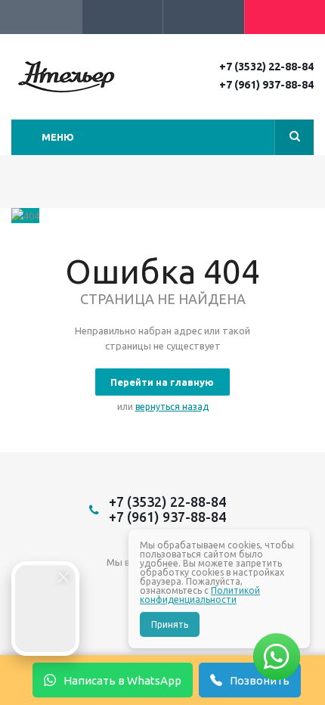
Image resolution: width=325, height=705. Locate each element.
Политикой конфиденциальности (200, 594)
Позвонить (259, 680)
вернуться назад (172, 407)
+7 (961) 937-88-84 (266, 84)
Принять (169, 624)
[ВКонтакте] (116, 587)
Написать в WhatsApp (122, 680)
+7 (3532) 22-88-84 (266, 66)
